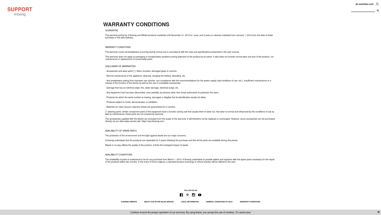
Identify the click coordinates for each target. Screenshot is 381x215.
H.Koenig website (129, 202)
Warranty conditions (250, 202)
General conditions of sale (219, 202)
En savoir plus (243, 212)
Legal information (190, 202)
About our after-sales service (159, 202)
